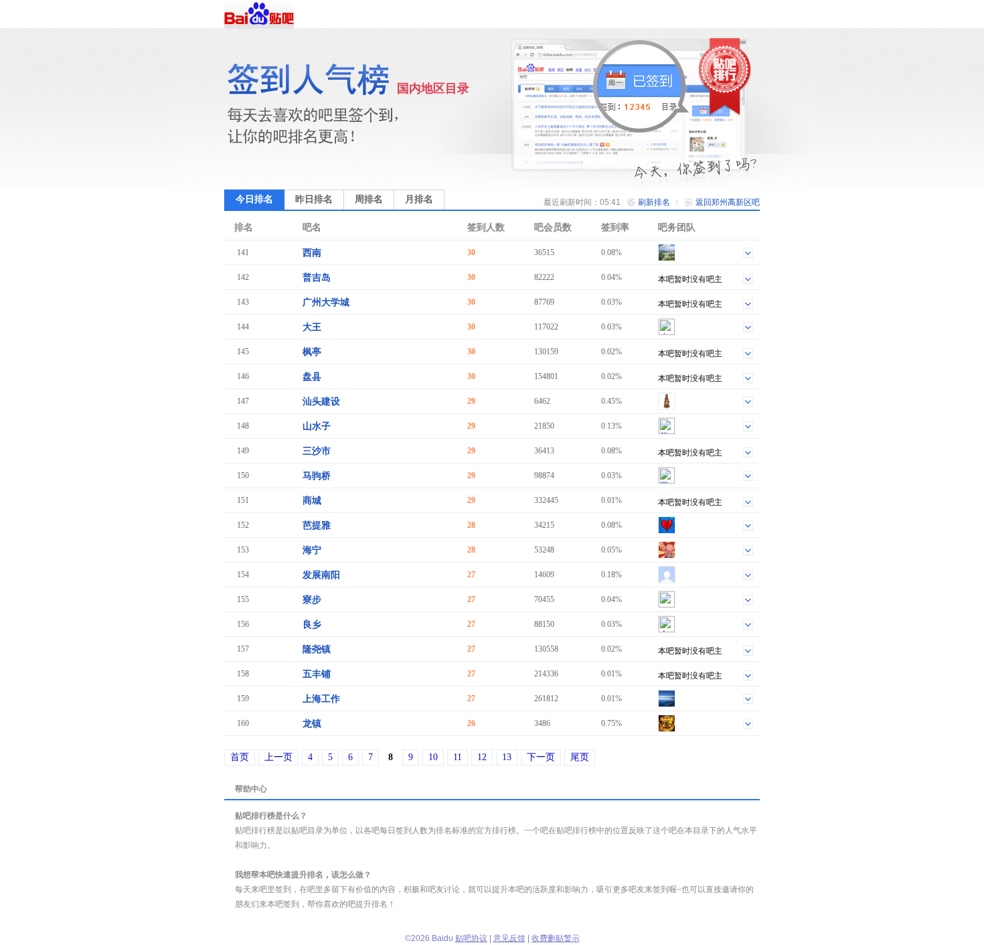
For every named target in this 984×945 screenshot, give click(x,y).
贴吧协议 (471, 938)
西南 (312, 253)
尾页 (579, 757)
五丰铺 (317, 674)
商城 (312, 501)
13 (506, 757)
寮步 (312, 600)
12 (482, 757)
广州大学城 (326, 302)
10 (433, 757)
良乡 (312, 625)
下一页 (541, 757)
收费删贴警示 (555, 938)
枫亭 (312, 352)
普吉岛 (317, 278)
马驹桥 (317, 476)
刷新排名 (654, 202)
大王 (312, 327)
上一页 (278, 757)
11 (457, 757)
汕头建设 (321, 401)
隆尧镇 (317, 649)
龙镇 (312, 724)
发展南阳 (321, 575)
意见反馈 (509, 938)
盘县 (312, 377)
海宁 (312, 550)
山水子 (317, 426)
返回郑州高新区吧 (727, 202)
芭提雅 (317, 525)
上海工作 (321, 699)
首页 (239, 757)
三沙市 (317, 451)
